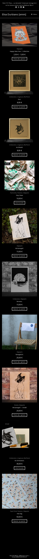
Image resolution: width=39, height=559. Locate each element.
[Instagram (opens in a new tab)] (18, 7)
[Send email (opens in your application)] (23, 7)
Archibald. (19, 147)
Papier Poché (13, 511)
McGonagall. (19, 248)
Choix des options (19, 59)
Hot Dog (19, 514)
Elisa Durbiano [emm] (14, 14)
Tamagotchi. (20, 354)
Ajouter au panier (19, 107)
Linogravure (20, 97)
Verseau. (19, 301)
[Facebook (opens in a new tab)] (16, 7)
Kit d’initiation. (19, 461)
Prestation (20, 193)
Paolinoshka (13, 193)
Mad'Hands (27, 97)
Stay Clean (19, 195)
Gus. (19, 99)
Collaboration (12, 97)
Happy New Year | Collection (19, 51)
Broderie (16, 405)
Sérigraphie (19, 49)
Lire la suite (19, 203)
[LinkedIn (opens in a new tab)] (21, 7)
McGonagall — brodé (19, 407)
